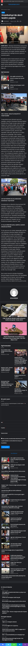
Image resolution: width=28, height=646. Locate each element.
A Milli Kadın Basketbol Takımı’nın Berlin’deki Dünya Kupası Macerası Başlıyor (17, 557)
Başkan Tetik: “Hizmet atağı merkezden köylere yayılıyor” (7, 369)
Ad (2, 422)
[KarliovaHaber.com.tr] (14, 4)
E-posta (3, 427)
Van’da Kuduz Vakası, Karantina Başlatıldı (16, 544)
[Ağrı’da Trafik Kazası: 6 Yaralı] (5, 539)
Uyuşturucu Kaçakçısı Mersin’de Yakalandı (16, 518)
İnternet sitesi (4, 433)
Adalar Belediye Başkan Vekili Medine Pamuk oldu (18, 531)
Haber (9, 9)
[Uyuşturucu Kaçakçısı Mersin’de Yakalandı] (5, 520)
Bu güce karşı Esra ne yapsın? (20, 376)
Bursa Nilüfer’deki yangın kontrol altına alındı (13, 1)
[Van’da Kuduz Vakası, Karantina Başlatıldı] (5, 545)
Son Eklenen (14, 453)
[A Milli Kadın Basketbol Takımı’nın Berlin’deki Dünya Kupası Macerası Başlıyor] (5, 557)
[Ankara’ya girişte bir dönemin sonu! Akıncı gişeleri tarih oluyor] (5, 571)
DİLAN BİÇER (6, 21)
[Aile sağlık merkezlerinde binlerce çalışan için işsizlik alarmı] (5, 78)
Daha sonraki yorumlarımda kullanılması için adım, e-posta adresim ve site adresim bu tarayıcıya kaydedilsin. (13, 440)
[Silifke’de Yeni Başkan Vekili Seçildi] (5, 87)
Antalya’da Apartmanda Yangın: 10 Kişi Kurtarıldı (21, 390)
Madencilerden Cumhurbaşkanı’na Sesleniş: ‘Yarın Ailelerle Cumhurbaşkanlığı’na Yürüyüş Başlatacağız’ (21, 360)
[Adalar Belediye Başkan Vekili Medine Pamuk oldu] (5, 533)
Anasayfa (4, 9)
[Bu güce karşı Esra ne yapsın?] (21, 370)
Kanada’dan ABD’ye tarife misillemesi (11, 490)
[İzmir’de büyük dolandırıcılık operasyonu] (5, 526)
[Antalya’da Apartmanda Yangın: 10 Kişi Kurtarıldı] (21, 384)
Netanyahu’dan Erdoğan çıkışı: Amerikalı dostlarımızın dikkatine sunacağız (7, 383)
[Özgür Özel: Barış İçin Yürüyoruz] (5, 564)
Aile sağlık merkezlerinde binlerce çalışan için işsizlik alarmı (17, 78)
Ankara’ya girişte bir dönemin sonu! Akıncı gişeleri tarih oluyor (18, 570)
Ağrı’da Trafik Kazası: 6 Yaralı (18, 537)
